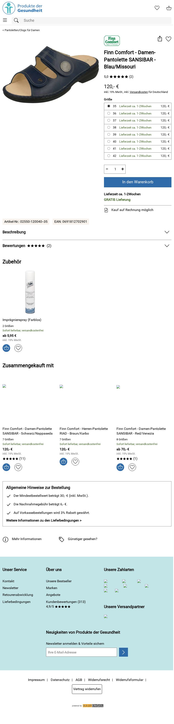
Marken (51, 588)
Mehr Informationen (27, 539)
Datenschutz (60, 680)
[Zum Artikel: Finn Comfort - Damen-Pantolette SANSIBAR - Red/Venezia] (143, 401)
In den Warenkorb (137, 181)
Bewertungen (27, 246)
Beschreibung (14, 232)
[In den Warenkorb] (6, 348)
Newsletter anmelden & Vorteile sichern (75, 644)
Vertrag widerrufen (87, 689)
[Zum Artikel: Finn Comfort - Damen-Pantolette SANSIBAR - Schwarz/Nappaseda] (30, 401)
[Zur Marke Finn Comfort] (112, 40)
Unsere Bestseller (59, 581)
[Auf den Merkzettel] (168, 39)
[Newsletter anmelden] (123, 652)
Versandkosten (139, 92)
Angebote (53, 595)
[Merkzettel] (157, 8)
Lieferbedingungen (17, 602)
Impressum (36, 680)
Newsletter (10, 588)
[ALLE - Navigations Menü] (5, 20)
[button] (159, 39)
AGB (79, 680)
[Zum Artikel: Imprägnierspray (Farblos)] (30, 292)
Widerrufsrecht (99, 680)
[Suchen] (17, 20)
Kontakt (8, 581)
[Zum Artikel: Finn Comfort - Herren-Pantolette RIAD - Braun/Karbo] (87, 401)
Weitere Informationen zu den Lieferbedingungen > (43, 520)
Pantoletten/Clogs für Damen (22, 30)
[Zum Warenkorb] (168, 8)
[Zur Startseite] (22, 8)
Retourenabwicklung (18, 595)
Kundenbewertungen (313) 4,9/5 (66, 604)
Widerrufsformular (129, 680)
